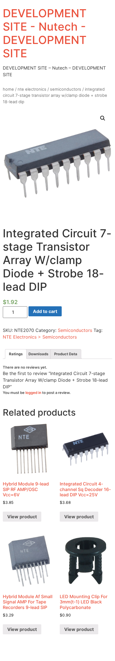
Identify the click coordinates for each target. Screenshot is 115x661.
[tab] (16, 354)
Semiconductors (65, 89)
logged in (33, 392)
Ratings (16, 354)
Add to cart (45, 311)
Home (8, 89)
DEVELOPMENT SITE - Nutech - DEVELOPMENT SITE (45, 33)
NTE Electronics (32, 89)
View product (22, 516)
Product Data (65, 354)
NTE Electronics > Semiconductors (40, 337)
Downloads (38, 354)
